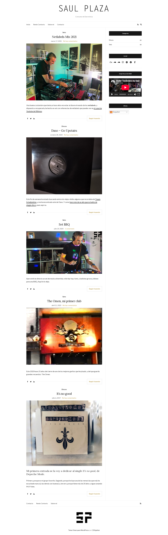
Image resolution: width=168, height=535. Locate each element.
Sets (64, 32)
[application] (125, 87)
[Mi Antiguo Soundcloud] (118, 62)
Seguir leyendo (94, 118)
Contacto (60, 24)
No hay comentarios (70, 41)
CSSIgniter (96, 530)
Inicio (28, 24)
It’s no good (64, 394)
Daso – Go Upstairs (64, 130)
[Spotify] (126, 62)
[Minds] (130, 62)
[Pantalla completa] (139, 94)
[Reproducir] (112, 94)
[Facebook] (134, 62)
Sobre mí (51, 24)
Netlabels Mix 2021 (64, 37)
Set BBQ (64, 224)
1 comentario (69, 229)
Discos (64, 126)
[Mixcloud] (110, 62)
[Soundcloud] (114, 62)
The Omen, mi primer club (64, 301)
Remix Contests (39, 24)
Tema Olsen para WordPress (78, 530)
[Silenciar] (135, 94)
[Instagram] (122, 62)
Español (116, 112)
